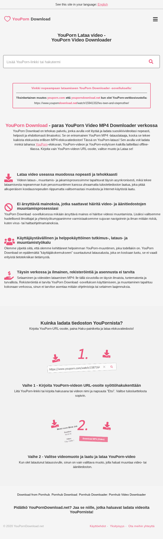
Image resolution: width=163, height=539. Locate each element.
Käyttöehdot (98, 526)
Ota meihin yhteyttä (141, 526)
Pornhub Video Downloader (127, 494)
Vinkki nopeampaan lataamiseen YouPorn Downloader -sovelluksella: (81, 88)
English (103, 4)
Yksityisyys (117, 526)
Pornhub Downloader (93, 494)
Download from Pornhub (33, 494)
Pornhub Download (64, 494)
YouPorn (42, 144)
